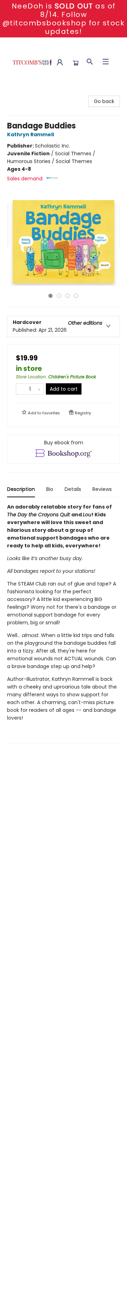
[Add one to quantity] (39, 389)
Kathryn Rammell (30, 134)
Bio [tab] (49, 489)
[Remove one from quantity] (20, 389)
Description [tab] (21, 489)
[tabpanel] (63, 623)
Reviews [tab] (102, 489)
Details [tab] (73, 489)
